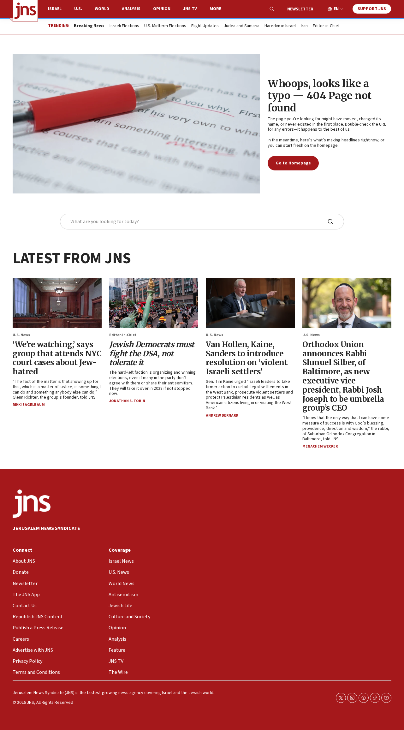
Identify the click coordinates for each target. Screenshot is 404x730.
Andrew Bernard (222, 415)
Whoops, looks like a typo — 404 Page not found (319, 95)
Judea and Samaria (241, 26)
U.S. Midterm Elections (165, 26)
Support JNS (372, 9)
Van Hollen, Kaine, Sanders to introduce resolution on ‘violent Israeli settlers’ (247, 358)
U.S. (78, 9)
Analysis (131, 9)
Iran (304, 26)
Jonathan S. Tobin (127, 401)
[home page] (25, 11)
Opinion (161, 9)
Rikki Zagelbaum (29, 404)
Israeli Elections (124, 26)
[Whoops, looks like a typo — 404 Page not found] (136, 123)
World (102, 9)
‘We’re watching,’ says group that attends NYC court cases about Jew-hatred (57, 358)
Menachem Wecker (320, 446)
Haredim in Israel (280, 26)
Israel (55, 9)
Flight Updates (205, 26)
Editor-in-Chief (326, 26)
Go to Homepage (293, 163)
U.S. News (21, 335)
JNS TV (190, 9)
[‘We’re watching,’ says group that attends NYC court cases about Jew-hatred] (57, 303)
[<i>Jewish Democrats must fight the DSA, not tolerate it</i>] (153, 303)
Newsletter (300, 9)
